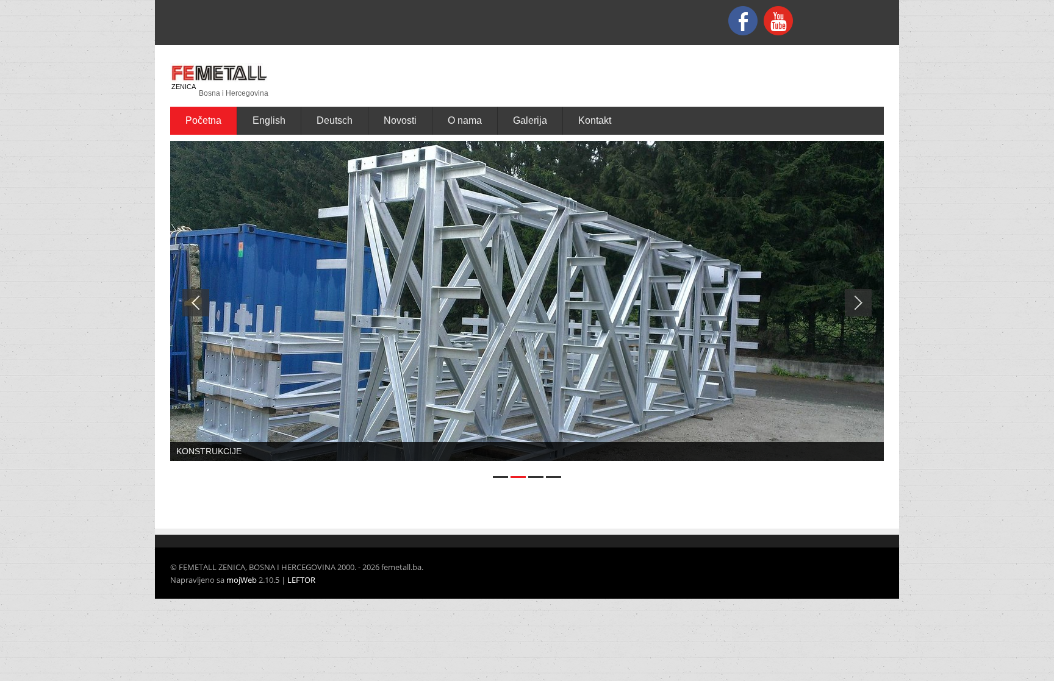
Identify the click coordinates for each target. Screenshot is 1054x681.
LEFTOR (301, 579)
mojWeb (241, 579)
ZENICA (183, 86)
